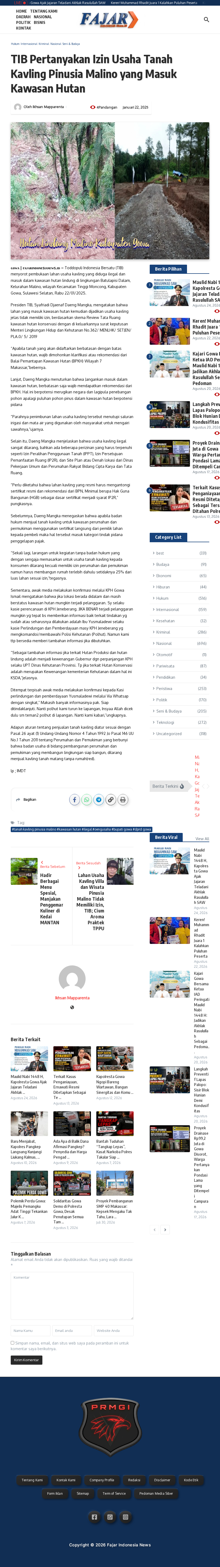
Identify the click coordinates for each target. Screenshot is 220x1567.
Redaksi (134, 1480)
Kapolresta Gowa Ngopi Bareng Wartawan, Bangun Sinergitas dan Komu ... (114, 1084)
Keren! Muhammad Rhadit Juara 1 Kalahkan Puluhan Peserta (201, 938)
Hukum (15, 43)
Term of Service (114, 1493)
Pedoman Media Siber (156, 1493)
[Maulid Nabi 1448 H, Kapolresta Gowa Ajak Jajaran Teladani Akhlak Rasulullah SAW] (170, 860)
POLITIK (23, 22)
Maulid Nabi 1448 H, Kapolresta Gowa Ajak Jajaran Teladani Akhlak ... (29, 1084)
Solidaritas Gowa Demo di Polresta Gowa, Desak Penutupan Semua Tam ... (68, 1211)
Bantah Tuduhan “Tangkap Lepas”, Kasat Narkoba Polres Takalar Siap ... (114, 1149)
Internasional (29, 43)
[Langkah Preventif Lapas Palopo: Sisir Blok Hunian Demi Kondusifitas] (170, 1079)
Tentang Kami (32, 1480)
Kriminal (44, 43)
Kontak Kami (66, 1480)
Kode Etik (191, 1480)
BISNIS (39, 22)
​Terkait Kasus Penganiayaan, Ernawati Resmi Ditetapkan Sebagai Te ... (69, 1087)
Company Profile (102, 1480)
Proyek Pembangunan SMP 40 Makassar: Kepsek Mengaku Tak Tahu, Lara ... (114, 1208)
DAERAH (23, 17)
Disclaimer (162, 1480)
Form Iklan (55, 1493)
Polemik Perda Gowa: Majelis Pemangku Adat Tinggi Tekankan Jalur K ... (29, 1208)
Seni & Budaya (71, 43)
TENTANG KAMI (43, 11)
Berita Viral (166, 837)
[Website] (72, 1007)
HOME (21, 11)
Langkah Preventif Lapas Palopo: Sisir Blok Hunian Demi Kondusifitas (201, 1089)
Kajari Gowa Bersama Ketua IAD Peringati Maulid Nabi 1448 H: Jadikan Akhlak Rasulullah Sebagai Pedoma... (201, 1012)
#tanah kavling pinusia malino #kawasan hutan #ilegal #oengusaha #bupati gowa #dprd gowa (81, 829)
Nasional (55, 43)
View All (202, 838)
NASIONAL (43, 17)
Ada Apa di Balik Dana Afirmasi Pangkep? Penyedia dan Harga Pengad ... (71, 1149)
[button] (203, 786)
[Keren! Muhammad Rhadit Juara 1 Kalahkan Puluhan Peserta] (170, 930)
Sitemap (83, 1493)
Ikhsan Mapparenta (48, 107)
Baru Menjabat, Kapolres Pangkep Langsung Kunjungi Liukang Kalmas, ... (26, 1149)
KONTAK (23, 28)
